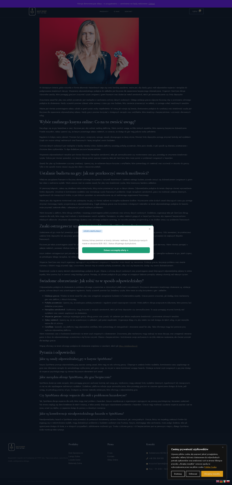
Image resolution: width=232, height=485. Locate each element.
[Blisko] (223, 447)
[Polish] (228, 481)
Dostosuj (178, 473)
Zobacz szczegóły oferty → (116, 250)
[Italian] (224, 481)
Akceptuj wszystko (212, 473)
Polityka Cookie (210, 467)
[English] (218, 481)
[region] (197, 462)
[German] (221, 481)
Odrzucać (193, 473)
